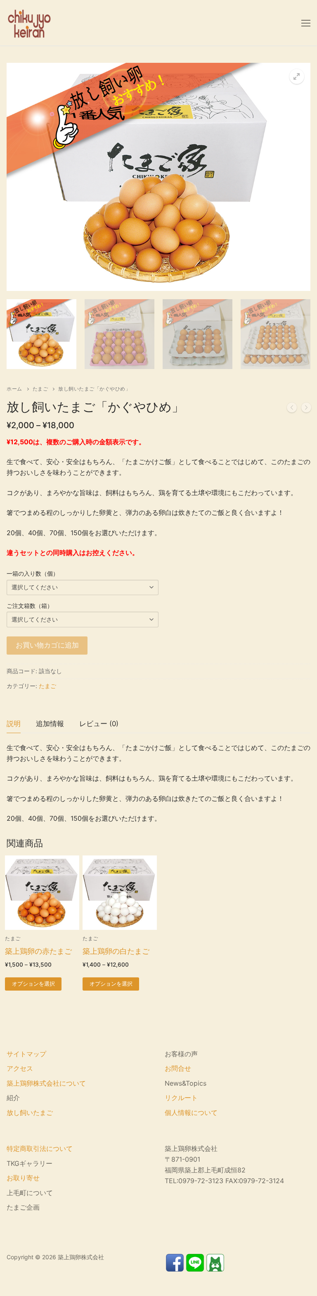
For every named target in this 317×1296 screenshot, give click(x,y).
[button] (296, 76)
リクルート (181, 1098)
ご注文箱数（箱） (30, 605)
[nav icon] (305, 22)
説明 (14, 723)
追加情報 (50, 723)
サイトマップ (26, 1054)
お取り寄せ (23, 1178)
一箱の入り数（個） (33, 573)
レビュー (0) (98, 723)
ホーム (14, 389)
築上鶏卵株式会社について (46, 1083)
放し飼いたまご (30, 1112)
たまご (40, 389)
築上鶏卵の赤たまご (38, 951)
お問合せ (178, 1068)
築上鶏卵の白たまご (116, 951)
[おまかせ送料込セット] (292, 409)
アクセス (20, 1068)
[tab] (14, 724)
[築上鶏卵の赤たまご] (306, 409)
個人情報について (191, 1112)
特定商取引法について (40, 1148)
